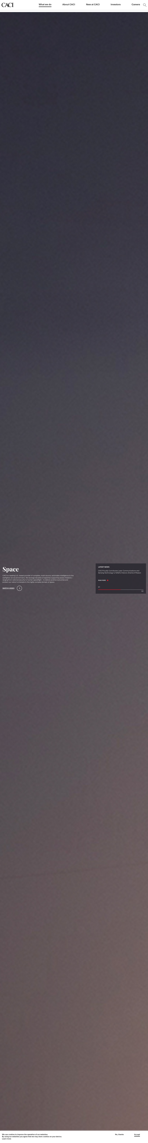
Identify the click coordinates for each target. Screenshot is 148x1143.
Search (144, 5)
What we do (45, 4)
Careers (136, 4)
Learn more (6, 1139)
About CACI (68, 4)
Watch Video (8, 588)
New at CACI (93, 4)
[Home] (8, 5)
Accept (137, 1134)
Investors (116, 4)
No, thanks (119, 1134)
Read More (102, 580)
